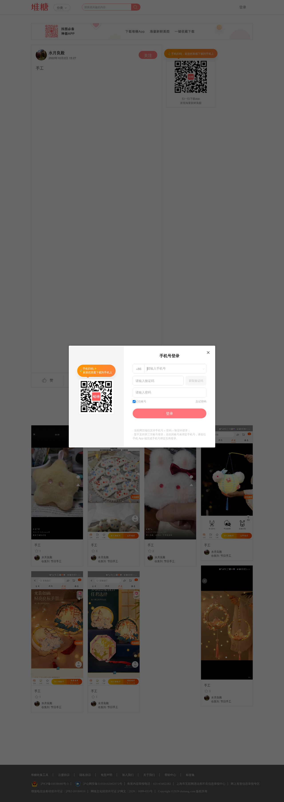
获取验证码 (196, 380)
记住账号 (141, 401)
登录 (169, 413)
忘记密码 (201, 401)
